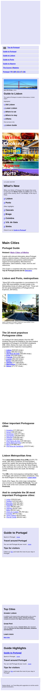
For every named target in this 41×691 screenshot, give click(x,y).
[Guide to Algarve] (20, 168)
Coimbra (9, 439)
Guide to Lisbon (9, 55)
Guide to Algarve (9, 64)
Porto (8, 355)
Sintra (8, 352)
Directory (28, 270)
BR (15, 72)
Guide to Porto (8, 60)
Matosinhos (10, 364)
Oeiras (8, 366)
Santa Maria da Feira (13, 443)
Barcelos (9, 503)
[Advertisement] (20, 22)
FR (11, 72)
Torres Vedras (11, 515)
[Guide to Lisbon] (20, 89)
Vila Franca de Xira (13, 441)
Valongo (9, 508)
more (18, 537)
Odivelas (9, 437)
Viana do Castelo (12, 512)
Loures (9, 359)
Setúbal (9, 501)
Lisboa (8, 350)
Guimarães (10, 435)
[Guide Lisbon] (20, 153)
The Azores (7, 68)
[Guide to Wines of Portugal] (20, 139)
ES (18, 72)
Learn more (32, 477)
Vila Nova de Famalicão (14, 446)
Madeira (16, 68)
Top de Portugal (13, 47)
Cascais (9, 357)
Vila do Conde (11, 517)
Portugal (6, 72)
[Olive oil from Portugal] (20, 160)
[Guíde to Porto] (20, 175)
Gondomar (10, 434)
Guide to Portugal (9, 51)
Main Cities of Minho (19, 252)
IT (21, 72)
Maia (8, 444)
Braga (8, 361)
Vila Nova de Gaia (13, 354)
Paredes (9, 514)
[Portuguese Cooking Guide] (20, 146)
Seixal (8, 432)
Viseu (8, 506)
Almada (9, 362)
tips (12, 552)
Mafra (8, 510)
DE (24, 72)
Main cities (7, 637)
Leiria (8, 499)
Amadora (9, 430)
